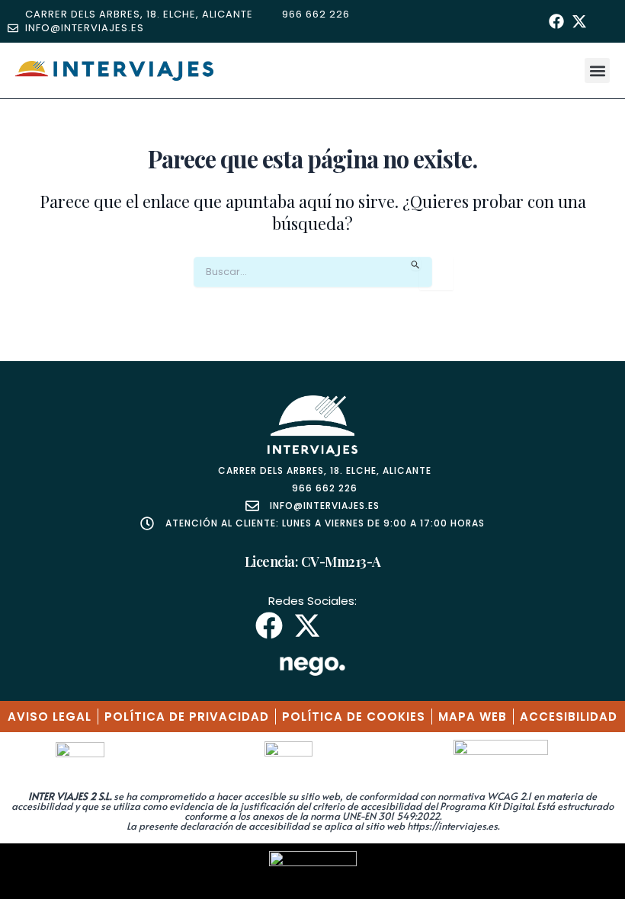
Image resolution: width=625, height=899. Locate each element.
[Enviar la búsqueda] (416, 263)
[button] (597, 70)
